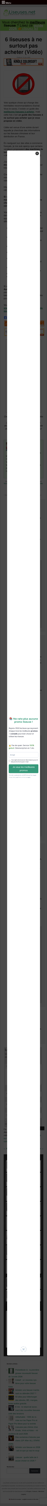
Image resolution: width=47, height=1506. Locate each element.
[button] (4, 2)
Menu (8, 2)
